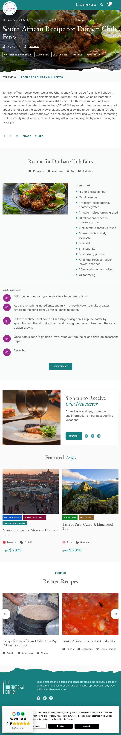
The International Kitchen (17, 20)
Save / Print (60, 366)
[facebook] (86, 436)
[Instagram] (99, 436)
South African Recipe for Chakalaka (88, 640)
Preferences (34, 726)
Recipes (39, 20)
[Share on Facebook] (4, 136)
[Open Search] (101, 4)
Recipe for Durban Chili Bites (42, 77)
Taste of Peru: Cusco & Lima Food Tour (87, 526)
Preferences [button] (69, 719)
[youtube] (92, 436)
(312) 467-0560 (88, 4)
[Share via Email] (17, 136)
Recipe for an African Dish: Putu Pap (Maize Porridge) (30, 642)
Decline (60, 726)
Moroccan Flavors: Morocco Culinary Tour (30, 531)
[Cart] (108, 4)
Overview (9, 77)
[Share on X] (11, 136)
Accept (86, 726)
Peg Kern (34, 46)
